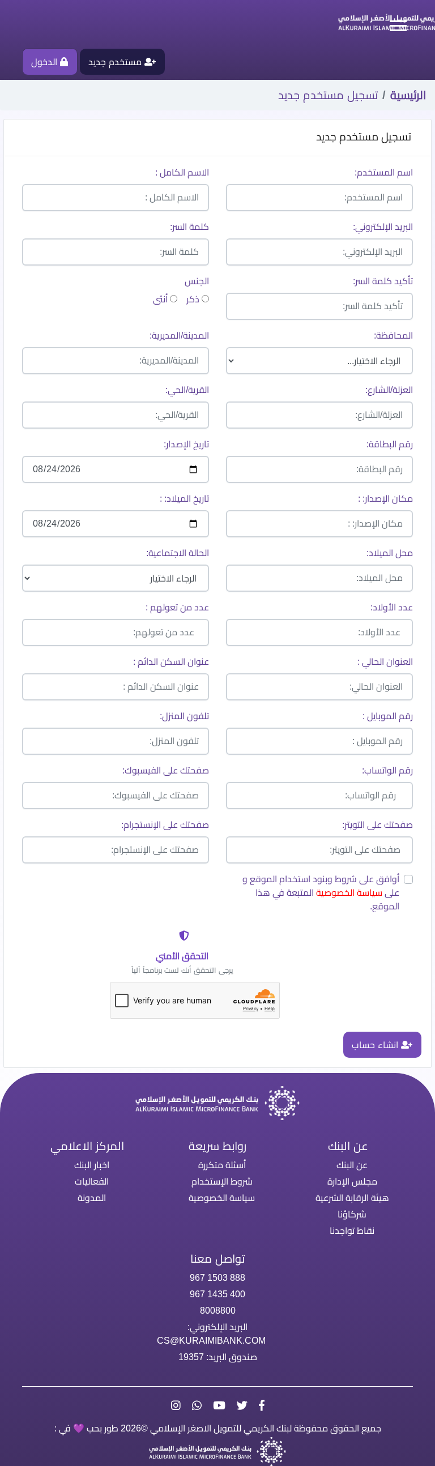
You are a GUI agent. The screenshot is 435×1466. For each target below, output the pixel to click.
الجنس (197, 281)
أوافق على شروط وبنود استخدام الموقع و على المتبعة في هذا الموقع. (320, 892)
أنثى (161, 299)
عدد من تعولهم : (177, 607)
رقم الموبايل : (387, 716)
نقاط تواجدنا (352, 1231)
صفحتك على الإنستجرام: (165, 825)
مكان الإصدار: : (385, 498)
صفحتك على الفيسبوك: (165, 770)
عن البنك (352, 1165)
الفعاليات (92, 1181)
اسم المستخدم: (384, 172)
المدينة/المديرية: (179, 335)
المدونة (92, 1198)
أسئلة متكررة (222, 1165)
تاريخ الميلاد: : (184, 498)
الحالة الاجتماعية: (177, 553)
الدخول (45, 62)
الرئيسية (408, 95)
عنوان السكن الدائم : (171, 661)
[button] (391, 23)
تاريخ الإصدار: (186, 444)
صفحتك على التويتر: (377, 825)
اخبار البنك (91, 1165)
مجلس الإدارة (352, 1181)
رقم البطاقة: (389, 444)
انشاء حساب (376, 1045)
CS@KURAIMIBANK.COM (211, 1340)
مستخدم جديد (116, 62)
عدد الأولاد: (391, 607)
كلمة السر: (189, 227)
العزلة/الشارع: (389, 390)
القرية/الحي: (187, 390)
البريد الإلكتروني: (383, 227)
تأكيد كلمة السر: (383, 281)
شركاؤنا (352, 1214)
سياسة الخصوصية (349, 892)
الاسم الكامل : (182, 172)
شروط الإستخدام (222, 1181)
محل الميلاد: (389, 553)
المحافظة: (393, 335)
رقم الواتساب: (387, 770)
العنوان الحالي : (385, 661)
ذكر (194, 299)
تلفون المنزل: (184, 716)
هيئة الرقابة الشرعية (352, 1198)
